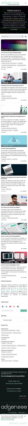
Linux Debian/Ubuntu (21, 65)
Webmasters (22, 412)
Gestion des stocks (17, 332)
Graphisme (20, 63)
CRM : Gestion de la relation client (8, 330)
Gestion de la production (7, 332)
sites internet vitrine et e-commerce (13, 289)
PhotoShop (9, 67)
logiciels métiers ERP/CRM (8, 291)
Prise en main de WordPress (8, 148)
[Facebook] (2, 306)
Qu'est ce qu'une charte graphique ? (11, 236)
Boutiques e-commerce (6, 96)
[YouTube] (22, 398)
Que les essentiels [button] (13, 423)
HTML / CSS (8, 189)
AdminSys (4, 343)
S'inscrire (23, 310)
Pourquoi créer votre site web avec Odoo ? (12, 85)
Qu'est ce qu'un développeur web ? (10, 265)
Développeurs (5, 414)
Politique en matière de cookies (7, 419)
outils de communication (20, 288)
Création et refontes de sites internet (9, 63)
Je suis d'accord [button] (22, 423)
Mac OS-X (4, 67)
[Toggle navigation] (25, 2)
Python (8, 348)
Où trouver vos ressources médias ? (10, 207)
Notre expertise (12, 412)
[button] (25, 36)
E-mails (3, 189)
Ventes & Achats (5, 335)
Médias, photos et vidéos (7, 130)
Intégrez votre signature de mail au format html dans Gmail (13, 178)
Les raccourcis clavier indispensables (11, 52)
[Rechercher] (22, 36)
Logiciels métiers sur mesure (7, 356)
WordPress (15, 159)
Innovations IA (23, 414)
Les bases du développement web (9, 65)
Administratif (14, 414)
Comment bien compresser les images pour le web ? (13, 117)
